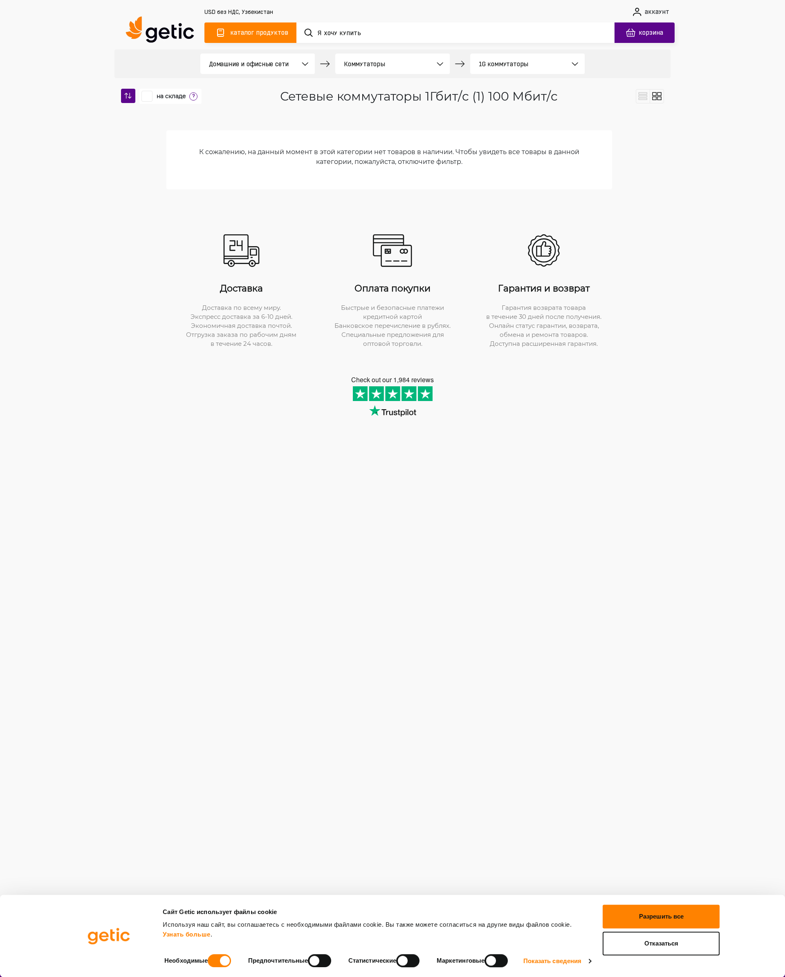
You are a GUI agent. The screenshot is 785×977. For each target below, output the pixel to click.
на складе (171, 96)
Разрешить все (661, 916)
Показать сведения (552, 960)
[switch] (319, 960)
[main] (163, 31)
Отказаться (661, 943)
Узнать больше (187, 934)
